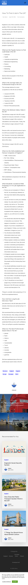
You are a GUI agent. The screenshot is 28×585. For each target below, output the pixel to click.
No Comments (21, 17)
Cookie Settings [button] (6, 581)
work (17, 374)
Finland (22, 556)
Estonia (11, 556)
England (18, 371)
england (12, 371)
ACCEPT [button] (15, 581)
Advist (5, 17)
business (5, 371)
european (11, 374)
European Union (16, 555)
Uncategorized (14, 562)
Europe (4, 374)
